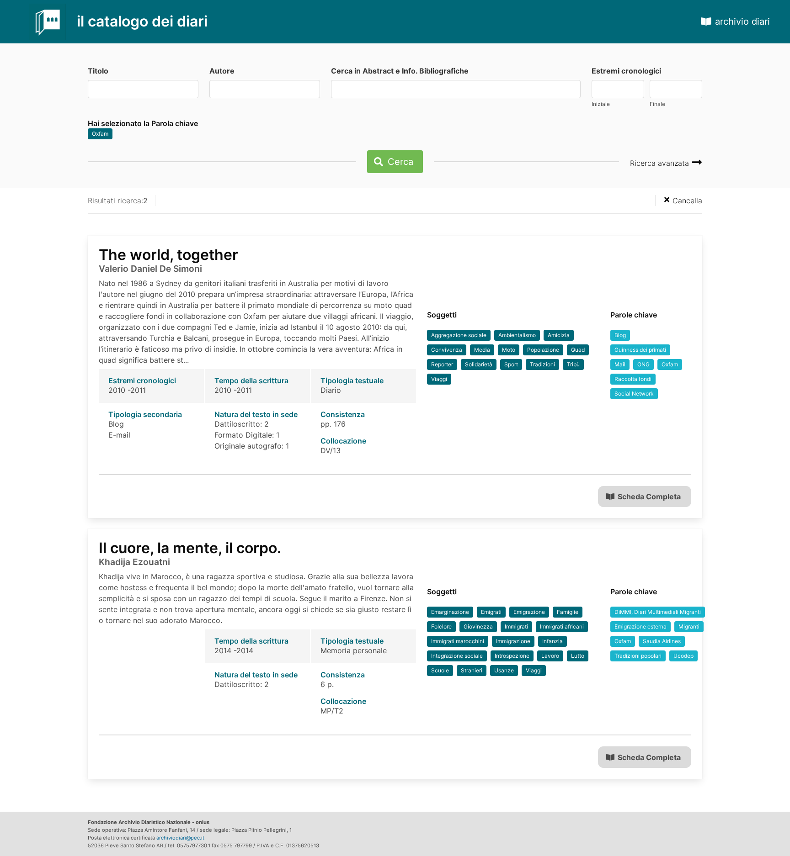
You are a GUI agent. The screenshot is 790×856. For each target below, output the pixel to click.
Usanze (504, 670)
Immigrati (516, 626)
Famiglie (567, 611)
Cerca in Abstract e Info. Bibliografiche (400, 70)
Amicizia (559, 335)
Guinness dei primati (640, 349)
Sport (511, 364)
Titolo (98, 70)
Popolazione (543, 349)
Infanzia (552, 641)
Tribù (573, 364)
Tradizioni (542, 364)
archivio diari (742, 21)
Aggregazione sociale (458, 335)
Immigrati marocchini (457, 641)
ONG (643, 364)
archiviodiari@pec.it (180, 838)
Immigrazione (513, 641)
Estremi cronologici (626, 70)
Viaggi (439, 378)
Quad (578, 349)
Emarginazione (450, 611)
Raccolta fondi (632, 378)
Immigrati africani (562, 626)
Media (482, 349)
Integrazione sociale (457, 655)
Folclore (441, 626)
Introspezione (512, 655)
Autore (222, 70)
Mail (619, 364)
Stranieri (471, 670)
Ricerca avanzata (660, 163)
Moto (508, 349)
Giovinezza (478, 626)
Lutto (577, 655)
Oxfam (100, 133)
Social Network (634, 393)
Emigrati (491, 611)
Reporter (442, 364)
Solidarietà (478, 364)
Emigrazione (529, 611)
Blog (620, 335)
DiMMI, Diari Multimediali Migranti (657, 611)
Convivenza (446, 349)
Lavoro (550, 655)
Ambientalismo (517, 335)
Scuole (440, 670)
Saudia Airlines (662, 641)
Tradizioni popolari (638, 655)
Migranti (688, 626)
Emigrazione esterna (640, 626)
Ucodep (683, 655)
